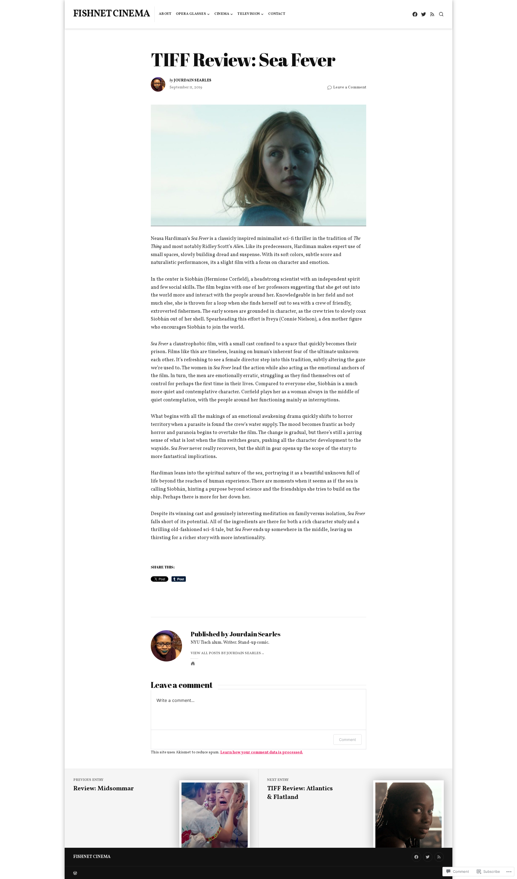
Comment (347, 739)
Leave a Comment (349, 87)
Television (248, 14)
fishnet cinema (111, 14)
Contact (276, 14)
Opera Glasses (191, 14)
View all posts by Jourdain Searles (226, 653)
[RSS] (432, 14)
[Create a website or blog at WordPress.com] (165, 873)
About (165, 14)
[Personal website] (193, 663)
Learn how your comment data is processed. (261, 752)
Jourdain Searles (192, 80)
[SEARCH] (441, 14)
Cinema (221, 14)
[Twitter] (423, 14)
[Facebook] (414, 14)
